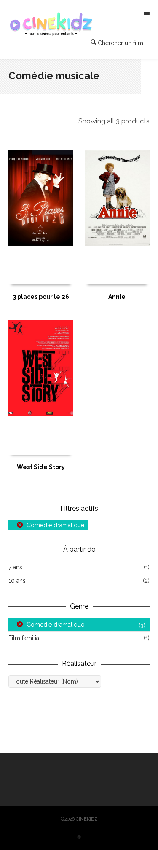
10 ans (17, 580)
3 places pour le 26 (41, 296)
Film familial (24, 638)
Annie (117, 296)
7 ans (15, 567)
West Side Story (41, 467)
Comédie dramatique (55, 525)
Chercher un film (119, 43)
